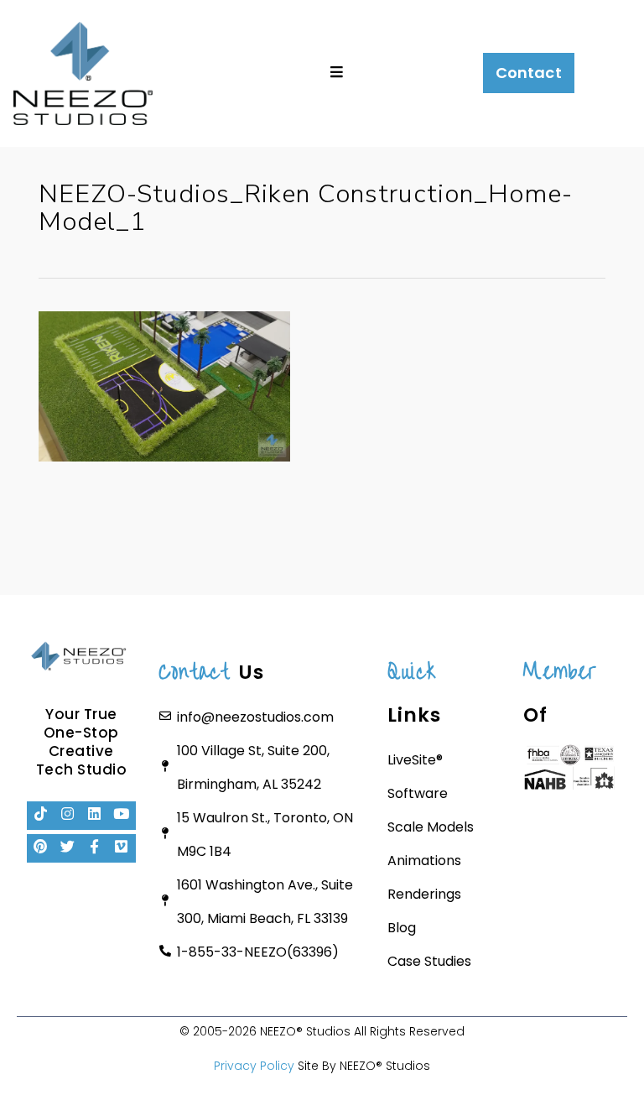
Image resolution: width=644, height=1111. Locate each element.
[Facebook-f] (94, 848)
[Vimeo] (121, 848)
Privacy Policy (254, 1065)
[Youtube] (121, 815)
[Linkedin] (94, 815)
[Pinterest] (41, 848)
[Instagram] (68, 815)
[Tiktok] (41, 815)
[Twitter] (68, 848)
